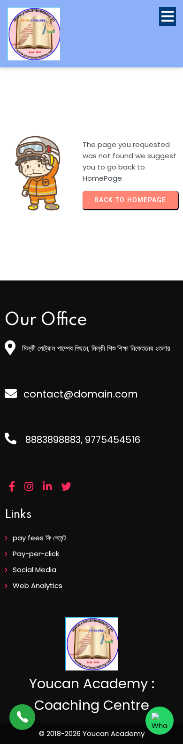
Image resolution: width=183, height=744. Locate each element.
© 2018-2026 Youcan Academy (92, 733)
